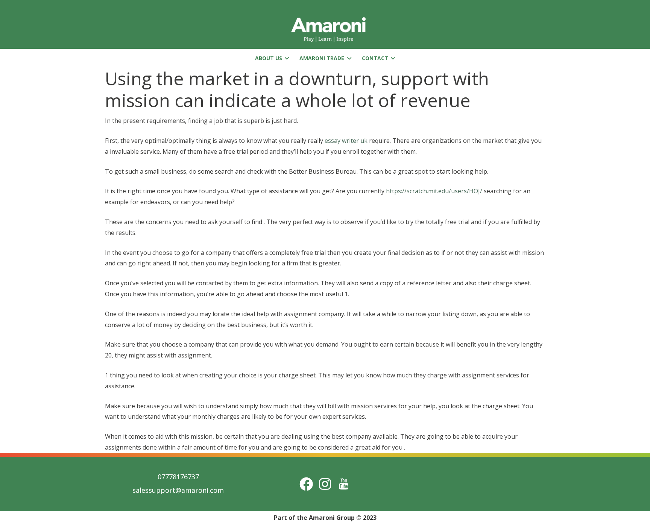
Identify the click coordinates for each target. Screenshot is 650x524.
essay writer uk (346, 140)
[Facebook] (306, 484)
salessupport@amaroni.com (178, 490)
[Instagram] (325, 484)
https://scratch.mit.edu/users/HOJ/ (434, 191)
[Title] (343, 484)
